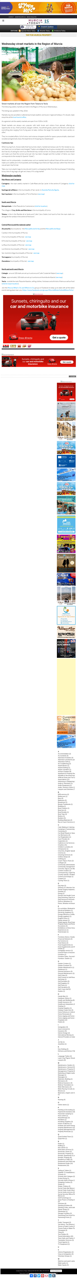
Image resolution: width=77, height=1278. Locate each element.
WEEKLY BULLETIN (31, 17)
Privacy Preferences (56, 1271)
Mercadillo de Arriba (32, 229)
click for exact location (10, 284)
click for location (41, 206)
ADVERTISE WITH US (20, 17)
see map (41, 194)
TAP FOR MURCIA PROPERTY (38, 35)
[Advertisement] (66, 687)
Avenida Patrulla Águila (50, 190)
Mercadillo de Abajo (53, 229)
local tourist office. (19, 117)
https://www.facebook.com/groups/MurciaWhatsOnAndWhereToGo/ (48, 290)
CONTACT (11, 17)
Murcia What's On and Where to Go (21, 288)
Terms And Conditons (25, 1273)
